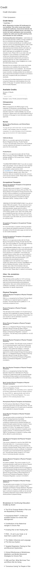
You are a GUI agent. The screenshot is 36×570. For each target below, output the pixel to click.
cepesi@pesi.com (9, 170)
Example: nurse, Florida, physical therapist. (15, 99)
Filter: (5, 94)
